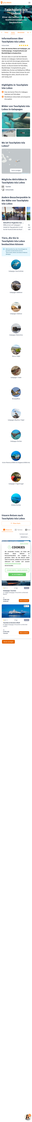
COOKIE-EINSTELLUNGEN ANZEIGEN (17, 570)
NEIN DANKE (24, 544)
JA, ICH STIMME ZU (17, 574)
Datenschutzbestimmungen (13, 563)
